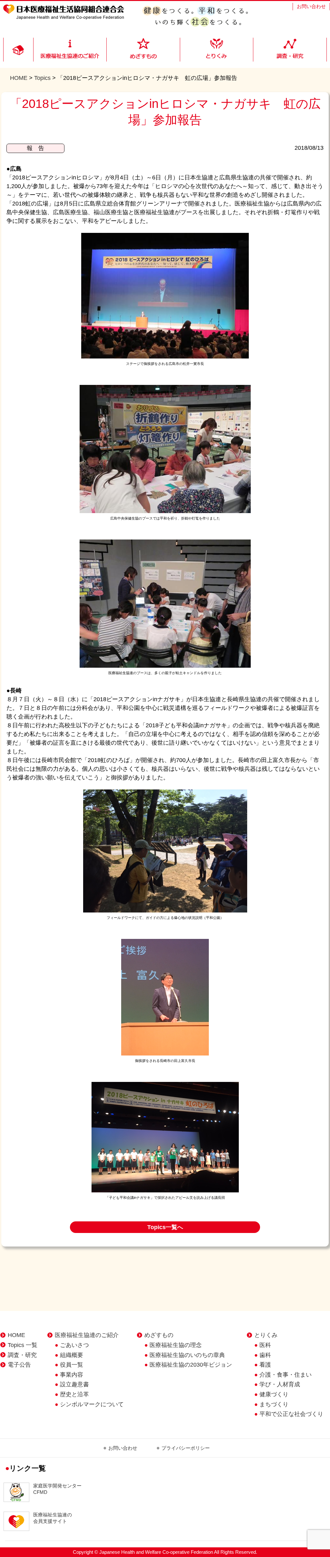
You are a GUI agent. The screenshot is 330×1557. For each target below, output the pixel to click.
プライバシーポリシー (185, 1448)
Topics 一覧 (22, 1345)
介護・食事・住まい (285, 1374)
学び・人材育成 (279, 1384)
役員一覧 (71, 1364)
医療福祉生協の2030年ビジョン (191, 1364)
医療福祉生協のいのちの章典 (187, 1355)
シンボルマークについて (92, 1404)
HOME (18, 78)
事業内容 (71, 1374)
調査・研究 (22, 1355)
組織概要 (71, 1355)
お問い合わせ (311, 6)
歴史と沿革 (74, 1394)
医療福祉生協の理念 (176, 1345)
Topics (42, 78)
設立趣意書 (74, 1384)
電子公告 (19, 1364)
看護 (265, 1364)
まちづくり (273, 1404)
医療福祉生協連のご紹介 (87, 1335)
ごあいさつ (74, 1345)
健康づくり (273, 1394)
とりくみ (265, 1335)
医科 (265, 1345)
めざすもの (158, 1335)
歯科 (265, 1355)
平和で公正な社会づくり (291, 1414)
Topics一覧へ (165, 1227)
